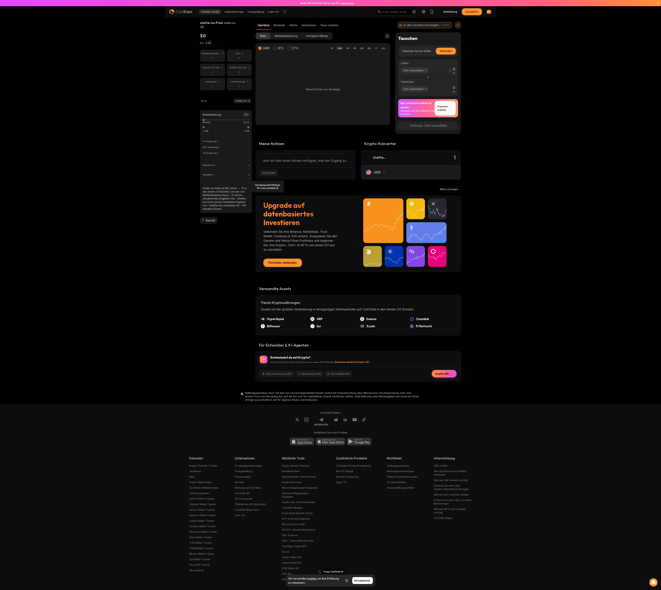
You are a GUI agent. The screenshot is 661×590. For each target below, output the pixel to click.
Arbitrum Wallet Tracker (202, 515)
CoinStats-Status (443, 518)
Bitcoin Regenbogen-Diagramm (300, 487)
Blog (192, 476)
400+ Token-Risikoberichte (297, 540)
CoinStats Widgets (292, 507)
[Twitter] (297, 422)
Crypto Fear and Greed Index (298, 502)
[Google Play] (359, 441)
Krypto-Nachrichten (200, 482)
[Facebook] (364, 422)
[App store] (302, 441)
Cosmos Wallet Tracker (202, 526)
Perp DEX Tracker (199, 564)
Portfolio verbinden (283, 262)
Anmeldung (450, 11)
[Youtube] (355, 422)
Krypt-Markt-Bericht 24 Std (297, 513)
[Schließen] (655, 3)
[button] (249, 100)
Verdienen (195, 471)
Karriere (239, 482)
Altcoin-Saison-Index (294, 524)
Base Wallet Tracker (200, 537)
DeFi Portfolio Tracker (201, 498)
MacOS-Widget (344, 471)
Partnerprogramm (199, 493)
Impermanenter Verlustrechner (299, 476)
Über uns (240, 515)
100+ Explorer (290, 535)
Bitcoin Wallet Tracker (201, 553)
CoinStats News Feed (247, 509)
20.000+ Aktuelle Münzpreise (299, 529)
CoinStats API (242, 493)
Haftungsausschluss (398, 465)
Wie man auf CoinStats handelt (451, 494)
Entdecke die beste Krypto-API (352, 362)
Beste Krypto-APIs (311, 373)
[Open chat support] (653, 582)
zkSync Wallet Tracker (202, 509)
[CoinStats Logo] (180, 11)
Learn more (347, 3)
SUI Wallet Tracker (199, 559)
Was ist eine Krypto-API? (279, 373)
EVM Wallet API (290, 568)
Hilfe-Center (441, 465)
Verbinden (446, 51)
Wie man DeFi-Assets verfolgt (451, 480)
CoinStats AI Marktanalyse (204, 487)
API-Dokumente (244, 498)
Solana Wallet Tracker (201, 520)
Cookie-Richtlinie (396, 482)
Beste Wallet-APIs (340, 373)
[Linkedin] (345, 422)
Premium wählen (442, 108)
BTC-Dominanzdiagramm (296, 518)
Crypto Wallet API (292, 557)
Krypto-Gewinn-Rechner (296, 465)
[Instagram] (306, 422)
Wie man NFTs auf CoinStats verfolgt (450, 511)
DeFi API (286, 573)
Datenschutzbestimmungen (402, 476)
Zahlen (405, 63)
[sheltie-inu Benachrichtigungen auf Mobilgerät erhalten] (458, 25)
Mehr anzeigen (449, 189)
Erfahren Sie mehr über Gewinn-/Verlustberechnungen (451, 487)
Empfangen (407, 81)
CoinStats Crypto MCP (294, 546)
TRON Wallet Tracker (201, 548)
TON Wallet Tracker (200, 542)
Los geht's (472, 11)
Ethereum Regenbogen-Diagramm (295, 495)
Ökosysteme (196, 570)
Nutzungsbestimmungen (400, 471)
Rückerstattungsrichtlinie (401, 487)
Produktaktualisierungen (248, 465)
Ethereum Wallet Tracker (203, 531)
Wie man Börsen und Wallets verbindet (450, 473)
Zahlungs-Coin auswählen (428, 125)
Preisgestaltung (243, 471)
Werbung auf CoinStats (248, 487)
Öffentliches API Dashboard (250, 504)
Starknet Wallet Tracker (202, 504)
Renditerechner (291, 471)
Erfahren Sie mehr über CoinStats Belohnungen (452, 502)
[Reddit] (336, 422)
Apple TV (341, 482)
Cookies (312, 578)
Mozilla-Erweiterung (347, 476)
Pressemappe (243, 476)
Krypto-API (442, 373)
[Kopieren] (249, 100)
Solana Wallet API (292, 562)
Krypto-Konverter (292, 482)
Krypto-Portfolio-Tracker (203, 465)
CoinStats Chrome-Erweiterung (353, 465)
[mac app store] (330, 441)
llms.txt (285, 551)
